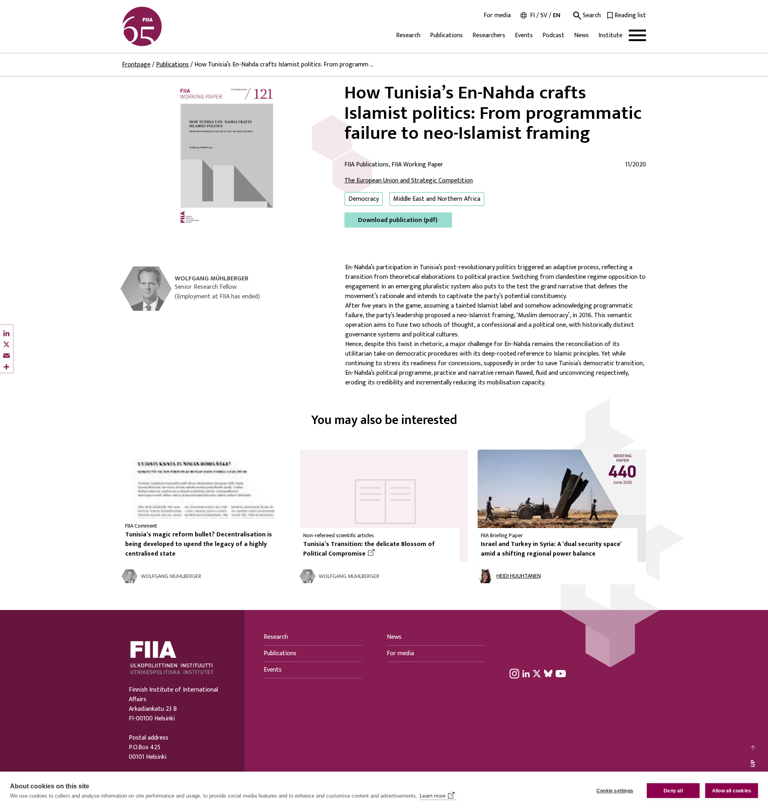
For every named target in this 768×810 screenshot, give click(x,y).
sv (543, 15)
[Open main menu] (637, 35)
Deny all (673, 791)
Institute (610, 35)
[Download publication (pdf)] (227, 155)
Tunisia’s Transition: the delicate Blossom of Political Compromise (371, 549)
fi (532, 15)
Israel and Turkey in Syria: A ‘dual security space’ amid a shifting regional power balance (551, 549)
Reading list (630, 15)
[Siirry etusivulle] (160, 26)
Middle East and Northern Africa (436, 199)
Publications (446, 35)
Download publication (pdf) (398, 220)
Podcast (553, 35)
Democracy (363, 199)
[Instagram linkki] (514, 673)
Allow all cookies (731, 791)
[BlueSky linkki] (548, 673)
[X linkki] (537, 673)
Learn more (433, 796)
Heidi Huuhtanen (518, 576)
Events (524, 35)
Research (408, 35)
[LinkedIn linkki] (526, 673)
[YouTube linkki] (561, 673)
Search (591, 15)
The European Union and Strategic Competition (408, 180)
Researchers (488, 35)
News (581, 35)
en (556, 15)
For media (497, 15)
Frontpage (136, 64)
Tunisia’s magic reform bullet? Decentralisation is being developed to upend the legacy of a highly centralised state (198, 544)
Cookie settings (614, 791)
